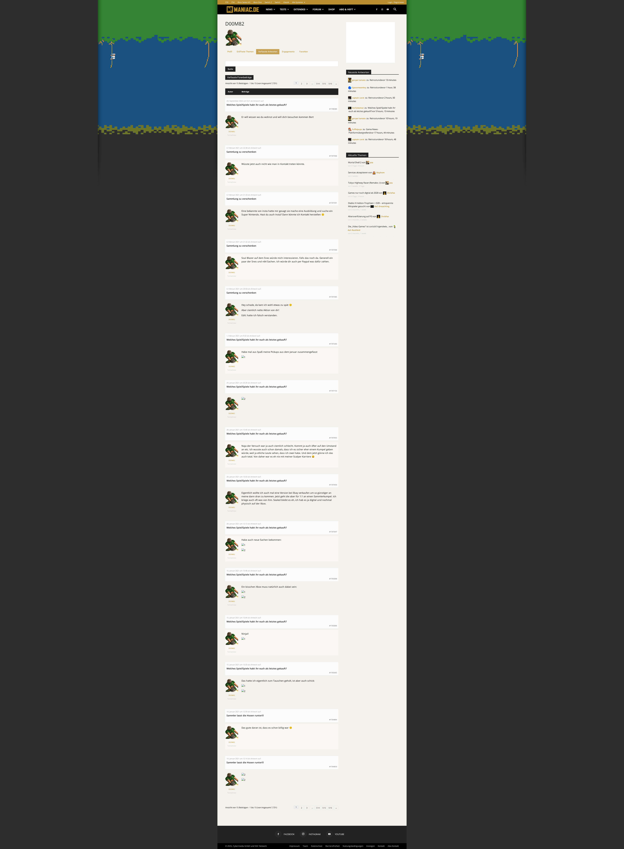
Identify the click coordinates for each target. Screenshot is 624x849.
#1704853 (333, 766)
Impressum (294, 846)
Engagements (288, 51)
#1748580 (333, 109)
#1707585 (333, 297)
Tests (283, 9)
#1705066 (333, 626)
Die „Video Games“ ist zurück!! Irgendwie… (368, 226)
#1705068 (333, 579)
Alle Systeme (297, 2)
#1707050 (333, 485)
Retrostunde (376, 80)
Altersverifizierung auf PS (360, 216)
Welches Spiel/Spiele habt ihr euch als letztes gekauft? (257, 104)
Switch (277, 2)
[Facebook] (376, 9)
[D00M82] (233, 47)
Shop (331, 9)
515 (324, 83)
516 (330, 83)
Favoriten (303, 51)
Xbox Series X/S (244, 2)
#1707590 (333, 250)
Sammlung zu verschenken (241, 151)
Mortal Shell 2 (354, 162)
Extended (299, 9)
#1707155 (333, 391)
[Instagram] (382, 9)
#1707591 (333, 203)
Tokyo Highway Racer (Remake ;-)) (364, 182)
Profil (229, 51)
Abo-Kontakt (393, 846)
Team (305, 846)
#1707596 (333, 156)
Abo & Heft (346, 9)
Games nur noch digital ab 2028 (363, 192)
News (269, 9)
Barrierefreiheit (332, 846)
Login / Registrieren (396, 2)
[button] (395, 9)
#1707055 (333, 438)
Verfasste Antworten (267, 51)
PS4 (232, 2)
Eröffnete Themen (245, 51)
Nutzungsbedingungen (353, 846)
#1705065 (333, 672)
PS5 (226, 2)
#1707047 (333, 532)
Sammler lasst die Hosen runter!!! (245, 715)
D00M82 (234, 23)
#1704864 (333, 719)
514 (318, 83)
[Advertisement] (370, 42)
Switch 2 (268, 2)
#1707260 (333, 344)
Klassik (286, 2)
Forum (317, 9)
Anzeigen (370, 846)
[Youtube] (387, 9)
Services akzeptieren (358, 172)
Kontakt (381, 846)
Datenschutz (316, 846)
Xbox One (257, 2)
